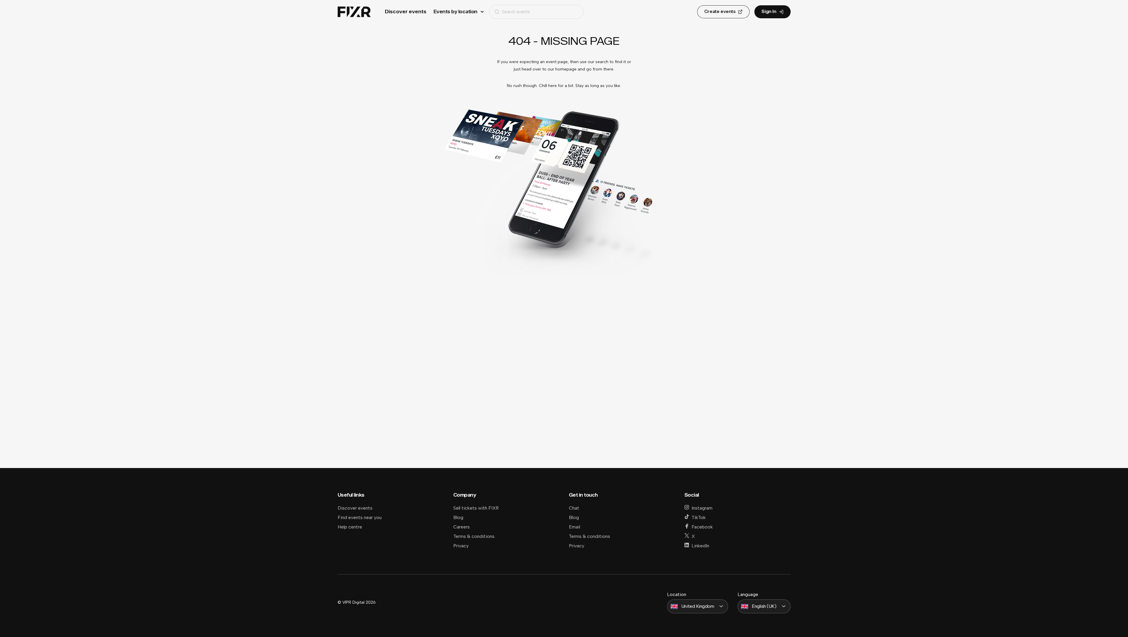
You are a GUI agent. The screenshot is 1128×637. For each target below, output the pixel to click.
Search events (516, 11)
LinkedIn (700, 546)
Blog (458, 517)
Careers (461, 527)
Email (574, 527)
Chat (574, 508)
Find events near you (360, 517)
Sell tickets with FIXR (476, 508)
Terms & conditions (474, 536)
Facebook (702, 527)
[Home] (354, 12)
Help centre (350, 527)
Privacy (461, 546)
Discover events (405, 11)
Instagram (702, 508)
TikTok (699, 517)
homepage (566, 69)
